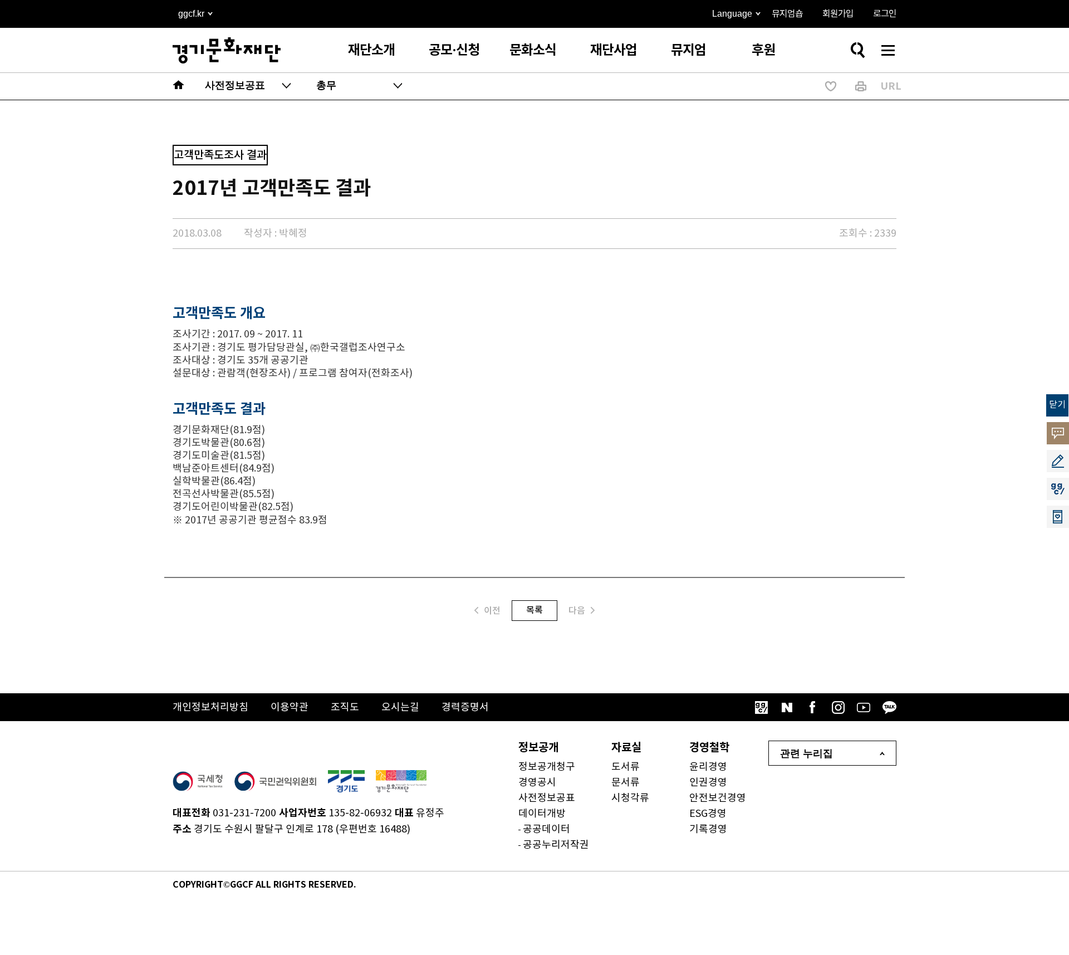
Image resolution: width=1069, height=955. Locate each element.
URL (890, 86)
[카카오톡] (889, 707)
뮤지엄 (688, 50)
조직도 (345, 707)
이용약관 (289, 707)
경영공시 (537, 783)
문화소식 (532, 50)
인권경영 (708, 783)
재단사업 (613, 50)
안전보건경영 (717, 798)
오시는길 (400, 707)
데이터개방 (542, 814)
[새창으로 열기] (198, 781)
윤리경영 (708, 767)
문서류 (625, 783)
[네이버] (786, 707)
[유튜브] (863, 707)
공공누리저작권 (556, 845)
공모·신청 (454, 50)
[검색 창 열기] (857, 50)
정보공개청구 (546, 767)
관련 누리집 (806, 753)
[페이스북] (812, 707)
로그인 (884, 14)
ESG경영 (708, 814)
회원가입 (838, 14)
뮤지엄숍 (787, 14)
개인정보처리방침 (210, 707)
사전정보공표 (546, 798)
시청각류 (630, 798)
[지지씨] (761, 707)
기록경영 (708, 829)
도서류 (625, 767)
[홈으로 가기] (179, 86)
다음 (576, 611)
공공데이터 (546, 829)
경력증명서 (465, 707)
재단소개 (371, 50)
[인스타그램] (838, 707)
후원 (763, 50)
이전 (492, 611)
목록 (534, 610)
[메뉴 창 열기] (888, 50)
